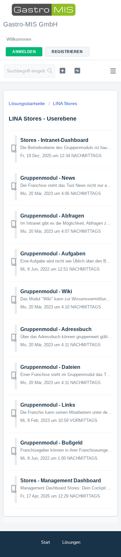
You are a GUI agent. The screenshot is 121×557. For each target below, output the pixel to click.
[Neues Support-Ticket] (62, 70)
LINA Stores (65, 103)
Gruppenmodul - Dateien (50, 367)
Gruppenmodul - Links (47, 405)
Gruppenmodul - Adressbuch (56, 329)
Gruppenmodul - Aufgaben (53, 253)
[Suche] (50, 71)
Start (45, 542)
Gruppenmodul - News (47, 178)
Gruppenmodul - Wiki (46, 291)
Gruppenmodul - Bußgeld (51, 442)
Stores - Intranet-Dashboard (54, 140)
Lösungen (71, 542)
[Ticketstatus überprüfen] (77, 70)
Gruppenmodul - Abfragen (52, 216)
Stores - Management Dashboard (60, 480)
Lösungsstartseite (27, 103)
